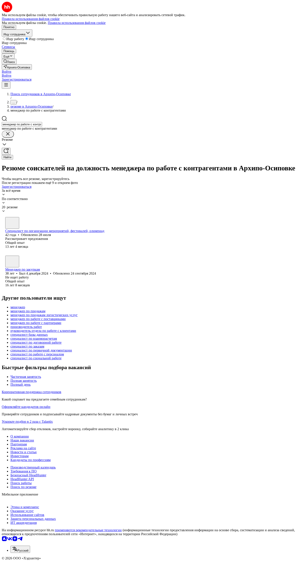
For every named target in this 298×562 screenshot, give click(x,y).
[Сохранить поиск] (6, 151)
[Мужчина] (12, 261)
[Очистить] (8, 134)
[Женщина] (12, 223)
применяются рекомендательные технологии (88, 530)
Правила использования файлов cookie (77, 23)
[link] (9, 61)
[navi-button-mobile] (6, 85)
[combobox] (22, 124)
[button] (6, 71)
